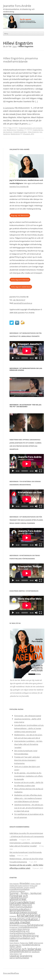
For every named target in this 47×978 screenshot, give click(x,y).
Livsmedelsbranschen (28, 927)
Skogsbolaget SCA (16, 945)
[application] (27, 351)
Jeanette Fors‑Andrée (17, 6)
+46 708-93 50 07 (19, 300)
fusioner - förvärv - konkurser (26, 893)
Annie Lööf (33, 885)
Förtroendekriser (22, 902)
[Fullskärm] (40, 358)
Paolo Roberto (14, 943)
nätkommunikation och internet (22, 939)
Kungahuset (14, 927)
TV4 (20, 954)
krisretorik (14, 925)
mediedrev (16, 935)
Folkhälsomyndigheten (17, 891)
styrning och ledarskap (25, 949)
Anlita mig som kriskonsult (20, 280)
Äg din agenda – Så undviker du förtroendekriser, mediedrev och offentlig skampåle (28, 776)
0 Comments (8, 108)
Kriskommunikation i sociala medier (25, 920)
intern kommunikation (21, 906)
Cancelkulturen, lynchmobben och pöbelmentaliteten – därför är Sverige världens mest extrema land (29, 728)
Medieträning (11, 130)
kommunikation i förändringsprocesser (23, 910)
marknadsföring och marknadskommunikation (22, 932)
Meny (6, 34)
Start (15, 46)
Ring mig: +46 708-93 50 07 (20, 215)
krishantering (28, 915)
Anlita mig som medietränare (21, 287)
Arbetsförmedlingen (20, 132)
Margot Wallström (23, 929)
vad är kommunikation (19, 958)
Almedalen (24, 883)
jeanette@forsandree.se (23, 303)
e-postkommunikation (20, 889)
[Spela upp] (13, 358)
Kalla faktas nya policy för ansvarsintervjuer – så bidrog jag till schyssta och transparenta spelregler (27, 836)
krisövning (23, 925)
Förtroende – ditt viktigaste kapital (27, 715)
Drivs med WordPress (11, 973)
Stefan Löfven (15, 946)
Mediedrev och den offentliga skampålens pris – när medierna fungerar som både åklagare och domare (28, 798)
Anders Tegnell (35, 884)
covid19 (32, 887)
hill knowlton (15, 904)
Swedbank (35, 951)
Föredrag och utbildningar (19, 897)
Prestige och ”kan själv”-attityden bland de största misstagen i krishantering (27, 760)
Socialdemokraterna (31, 944)
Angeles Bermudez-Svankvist (19, 886)
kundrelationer (35, 925)
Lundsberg (13, 929)
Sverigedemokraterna (20, 951)
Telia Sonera (14, 954)
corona (26, 887)
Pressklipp (20, 130)
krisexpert (13, 916)
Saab (31, 942)
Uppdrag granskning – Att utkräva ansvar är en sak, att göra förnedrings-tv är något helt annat (28, 807)
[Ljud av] (36, 358)
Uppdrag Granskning (21, 955)
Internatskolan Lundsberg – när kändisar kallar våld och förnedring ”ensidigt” (28, 744)
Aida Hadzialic (14, 884)
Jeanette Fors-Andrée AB (19, 186)
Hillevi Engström (33, 132)
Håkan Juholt (27, 905)
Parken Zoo (24, 943)
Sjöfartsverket (38, 943)
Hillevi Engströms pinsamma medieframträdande (20, 60)
